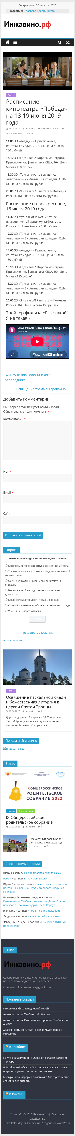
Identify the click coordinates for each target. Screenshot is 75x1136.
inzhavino (31, 128)
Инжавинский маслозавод (43, 910)
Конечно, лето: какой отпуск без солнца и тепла (38, 565)
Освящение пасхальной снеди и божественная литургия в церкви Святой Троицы (36, 701)
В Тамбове (17, 1047)
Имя (7, 472)
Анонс (11, 95)
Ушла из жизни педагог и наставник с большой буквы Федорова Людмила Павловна (35, 887)
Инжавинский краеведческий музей (26, 1008)
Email (8, 493)
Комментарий (14, 419)
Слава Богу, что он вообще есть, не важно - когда (39, 605)
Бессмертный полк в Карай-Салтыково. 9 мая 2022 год (46, 840)
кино (8, 133)
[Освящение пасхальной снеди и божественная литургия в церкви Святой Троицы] (37, 651)
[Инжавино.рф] (7, 42)
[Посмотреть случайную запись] (68, 42)
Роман (7, 878)
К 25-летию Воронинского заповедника (28, 377)
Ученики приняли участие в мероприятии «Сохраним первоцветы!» (41, 11)
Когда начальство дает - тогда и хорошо (33, 599)
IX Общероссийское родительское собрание (29, 820)
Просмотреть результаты (37, 632)
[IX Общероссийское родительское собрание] (37, 771)
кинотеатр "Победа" (23, 133)
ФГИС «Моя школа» (35, 878)
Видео (11, 811)
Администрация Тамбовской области (26, 1014)
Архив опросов (12, 640)
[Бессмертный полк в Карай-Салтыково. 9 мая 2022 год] (15, 837)
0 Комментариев (50, 128)
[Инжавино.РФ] (27, 958)
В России (16, 1094)
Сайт (6, 513)
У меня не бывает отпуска (24, 611)
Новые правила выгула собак (42, 873)
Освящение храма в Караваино (43, 389)
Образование (26, 811)
